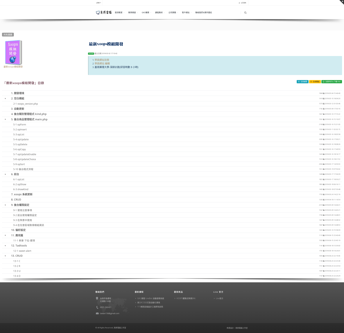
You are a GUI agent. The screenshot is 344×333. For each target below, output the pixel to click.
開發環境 (19, 93)
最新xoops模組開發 (13, 66)
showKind (22, 189)
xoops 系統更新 (23, 194)
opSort (21, 164)
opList (20, 134)
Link (98, 3)
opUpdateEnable (26, 154)
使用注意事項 (24, 210)
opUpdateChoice (26, 159)
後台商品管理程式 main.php (30, 119)
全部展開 (303, 81)
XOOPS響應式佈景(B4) (186, 298)
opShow (21, 184)
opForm (21, 124)
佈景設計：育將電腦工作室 (237, 328)
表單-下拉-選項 (27, 240)
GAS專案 (145, 12)
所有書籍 (8, 34)
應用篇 (19, 235)
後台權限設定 (21, 205)
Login (244, 3)
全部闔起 (316, 81)
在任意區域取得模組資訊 (30, 225)
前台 (16, 174)
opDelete (22, 144)
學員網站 (99, 63)
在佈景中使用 (24, 220)
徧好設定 (20, 230)
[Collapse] (5, 98)
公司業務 (172, 12)
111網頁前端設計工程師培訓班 (150, 306)
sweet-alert (25, 250)
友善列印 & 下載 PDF (333, 81)
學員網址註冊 (102, 59)
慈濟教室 (118, 12)
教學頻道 (132, 12)
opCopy (21, 149)
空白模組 (19, 98)
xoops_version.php (27, 103)
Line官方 (219, 298)
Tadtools (21, 245)
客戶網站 (185, 12)
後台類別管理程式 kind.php (30, 114)
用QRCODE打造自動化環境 (148, 302)
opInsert (22, 129)
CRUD (17, 199)
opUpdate (23, 139)
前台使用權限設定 (27, 215)
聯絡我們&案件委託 (203, 12)
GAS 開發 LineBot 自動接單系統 (150, 298)
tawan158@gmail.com (109, 313)
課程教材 (159, 12)
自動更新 (19, 109)
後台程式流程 (26, 169)
